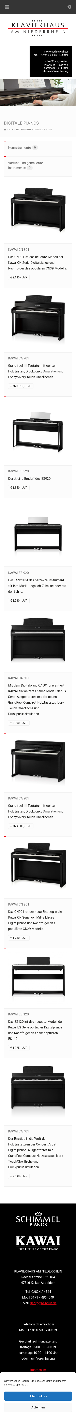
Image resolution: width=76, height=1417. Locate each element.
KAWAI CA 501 (18, 678)
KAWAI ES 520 (18, 471)
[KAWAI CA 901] (38, 762)
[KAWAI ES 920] (38, 532)
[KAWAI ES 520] (38, 431)
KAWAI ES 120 (18, 1014)
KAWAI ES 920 (18, 573)
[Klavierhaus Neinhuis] (38, 35)
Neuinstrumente (22, 148)
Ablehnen (38, 1407)
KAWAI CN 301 (18, 250)
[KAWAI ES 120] (38, 978)
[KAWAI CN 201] (38, 867)
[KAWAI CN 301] (38, 212)
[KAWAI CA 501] (38, 641)
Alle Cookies (38, 1396)
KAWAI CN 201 (18, 904)
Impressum (38, 1370)
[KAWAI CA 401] (38, 1091)
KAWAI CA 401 (18, 1131)
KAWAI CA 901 (18, 798)
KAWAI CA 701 (18, 358)
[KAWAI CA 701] (38, 320)
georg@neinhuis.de (43, 1303)
